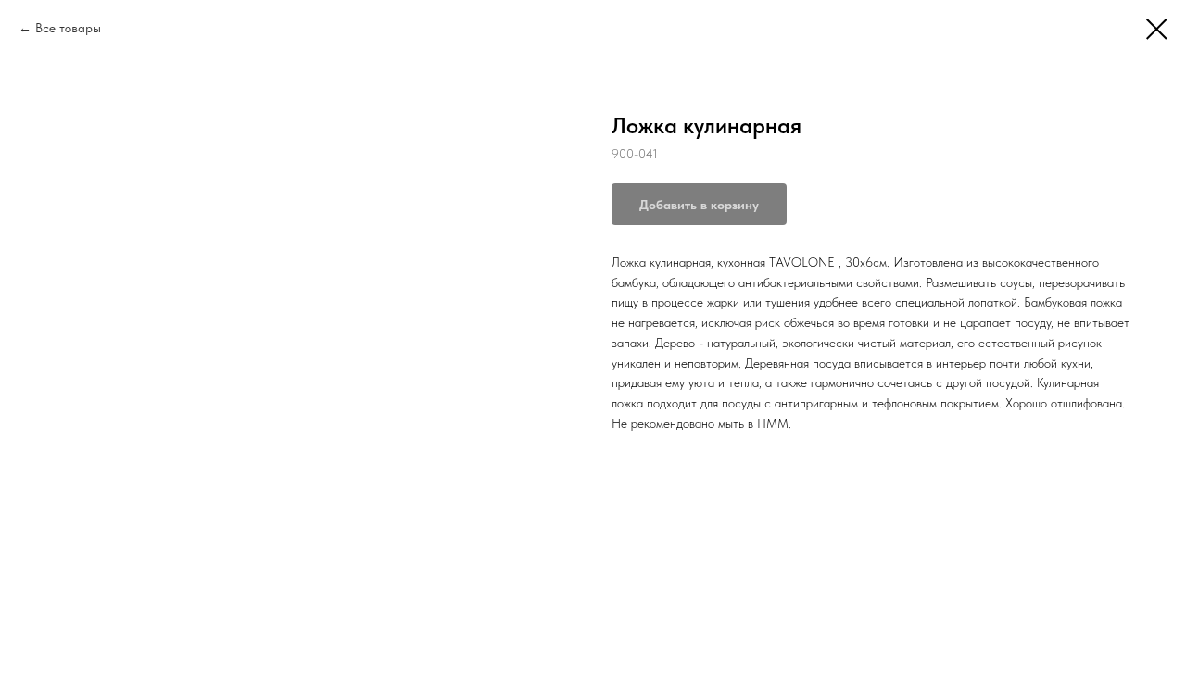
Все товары (68, 27)
